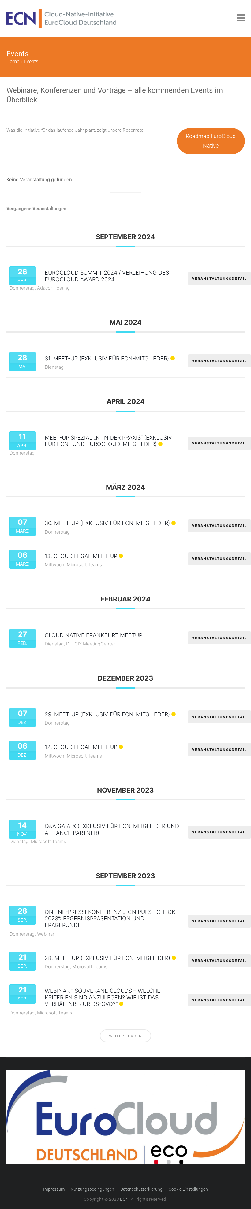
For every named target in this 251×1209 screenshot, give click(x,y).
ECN (124, 1199)
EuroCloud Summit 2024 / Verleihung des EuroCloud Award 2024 (107, 276)
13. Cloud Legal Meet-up (81, 556)
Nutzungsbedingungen (92, 1189)
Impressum (54, 1189)
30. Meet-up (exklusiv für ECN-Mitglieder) (107, 523)
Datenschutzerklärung (141, 1189)
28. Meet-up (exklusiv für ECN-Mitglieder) (107, 958)
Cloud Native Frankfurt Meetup (93, 635)
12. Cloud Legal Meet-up (81, 747)
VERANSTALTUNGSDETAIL (219, 278)
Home (12, 61)
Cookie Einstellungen (188, 1189)
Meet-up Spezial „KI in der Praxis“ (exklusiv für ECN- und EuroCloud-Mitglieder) (108, 440)
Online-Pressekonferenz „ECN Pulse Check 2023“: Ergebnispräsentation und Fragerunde (110, 918)
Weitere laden (125, 1036)
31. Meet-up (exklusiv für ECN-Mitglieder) (107, 358)
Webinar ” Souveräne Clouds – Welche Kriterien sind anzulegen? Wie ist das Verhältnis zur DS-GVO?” (102, 997)
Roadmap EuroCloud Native (211, 141)
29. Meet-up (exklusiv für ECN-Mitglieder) (107, 714)
